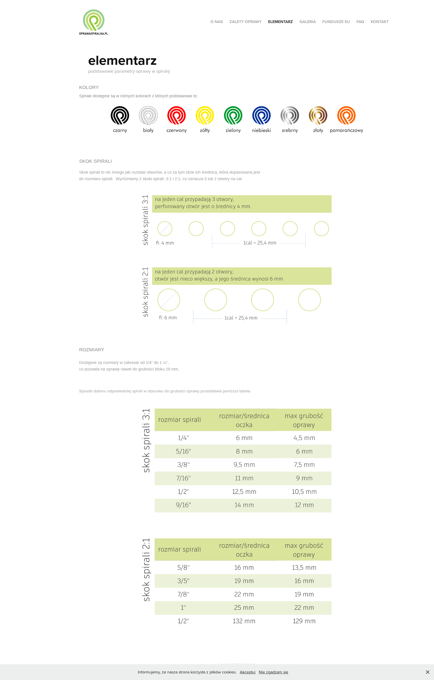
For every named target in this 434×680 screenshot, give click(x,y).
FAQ (360, 21)
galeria (308, 21)
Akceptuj (247, 672)
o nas (216, 21)
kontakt (380, 21)
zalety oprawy (245, 21)
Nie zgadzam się (273, 672)
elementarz (280, 21)
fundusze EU (336, 21)
